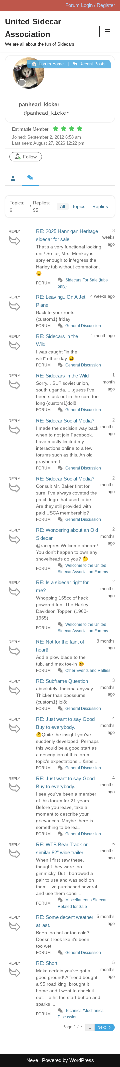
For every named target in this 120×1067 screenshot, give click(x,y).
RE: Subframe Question (62, 681)
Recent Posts (92, 63)
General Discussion (83, 325)
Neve (32, 1060)
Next (102, 1027)
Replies (100, 206)
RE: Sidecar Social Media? (65, 420)
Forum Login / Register (90, 5)
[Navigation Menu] (107, 31)
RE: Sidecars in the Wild (62, 375)
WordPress (81, 1060)
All (62, 206)
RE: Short (46, 963)
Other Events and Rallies (87, 670)
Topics (78, 206)
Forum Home (50, 63)
